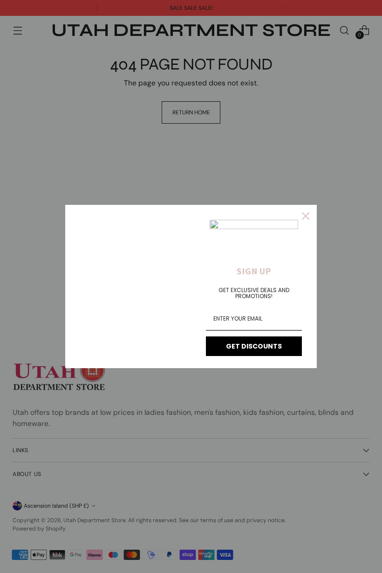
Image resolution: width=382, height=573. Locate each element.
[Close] (305, 216)
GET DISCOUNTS (254, 346)
